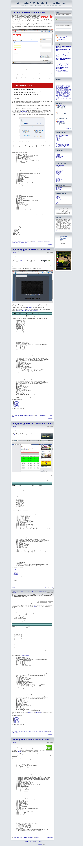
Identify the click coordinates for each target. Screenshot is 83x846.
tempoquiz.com (33, 259)
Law (41, 241)
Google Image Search (59, 153)
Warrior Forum (58, 189)
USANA (64, 98)
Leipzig (58, 89)
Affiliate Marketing (63, 241)
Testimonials (63, 96)
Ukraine (15, 415)
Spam (23, 242)
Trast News (16, 404)
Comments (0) (51, 587)
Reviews (61, 241)
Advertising (57, 82)
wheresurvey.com (26, 310)
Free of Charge (65, 86)
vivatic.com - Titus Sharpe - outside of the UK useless (28, 12)
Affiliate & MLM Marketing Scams (41, 3)
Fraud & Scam (50, 244)
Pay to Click (67, 91)
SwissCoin (60, 96)
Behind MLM (58, 134)
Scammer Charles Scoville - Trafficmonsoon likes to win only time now (62, 71)
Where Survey (16, 721)
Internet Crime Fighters (60, 170)
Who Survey (16, 406)
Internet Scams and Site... (62, 119)
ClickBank (57, 84)
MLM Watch (58, 140)
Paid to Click (64, 91)
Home (13, 9)
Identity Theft (29, 241)
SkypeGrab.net (58, 157)
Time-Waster (43, 415)
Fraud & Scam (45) (61, 37)
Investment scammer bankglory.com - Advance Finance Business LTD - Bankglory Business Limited (63, 64)
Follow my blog (63, 243)
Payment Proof (63, 92)
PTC (61, 94)
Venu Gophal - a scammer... (61, 117)
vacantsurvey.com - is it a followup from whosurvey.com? (29, 591)
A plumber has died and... (61, 123)
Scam (15, 241)
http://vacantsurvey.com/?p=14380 (28, 650)
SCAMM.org (58, 188)
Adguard (33, 241)
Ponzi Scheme (61, 93)
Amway (67, 82)
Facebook (34, 582)
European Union (65, 85)
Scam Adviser (58, 172)
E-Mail (13, 587)
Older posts (40, 841)
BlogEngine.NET (40, 844)
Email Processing (60, 85)
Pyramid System (23, 241)
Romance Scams (59, 171)
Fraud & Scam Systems (61, 105)
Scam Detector (58, 173)
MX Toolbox (58, 155)
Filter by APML (33, 9)
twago (57, 202)
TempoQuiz (20, 260)
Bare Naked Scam (59, 187)
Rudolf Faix (14, 252)
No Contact (62, 90)
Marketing (43, 241)
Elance (57, 195)
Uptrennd (62, 98)
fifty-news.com (30, 307)
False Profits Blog (59, 137)
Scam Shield (58, 174)
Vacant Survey (16, 405)
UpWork (57, 203)
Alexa (36, 241)
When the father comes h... (62, 124)
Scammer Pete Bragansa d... (62, 118)
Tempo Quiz (16, 403)
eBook (30, 582)
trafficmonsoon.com (64, 97)
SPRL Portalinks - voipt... (61, 114)
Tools (56, 97)
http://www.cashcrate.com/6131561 (21, 759)
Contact (21, 9)
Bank (56, 83)
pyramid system (24, 111)
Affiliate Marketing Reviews (63, 239)
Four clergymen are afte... (61, 122)
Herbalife (59, 87)
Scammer (18, 241)
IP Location (58, 154)
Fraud (39, 241)
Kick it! (15, 587)
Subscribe (27, 9)
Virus (68, 98)
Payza (38, 606)
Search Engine (65, 95)
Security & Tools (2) (61, 39)
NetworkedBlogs (62, 236)
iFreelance (58, 197)
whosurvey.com (25, 259)
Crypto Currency (66, 84)
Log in (38, 9)
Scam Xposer (58, 177)
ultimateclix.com (58, 98)
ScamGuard (58, 180)
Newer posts (27, 841)
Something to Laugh (60, 121)
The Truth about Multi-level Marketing (62, 144)
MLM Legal (58, 138)
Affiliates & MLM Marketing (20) (62, 36)
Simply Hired (58, 200)
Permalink (46, 587)
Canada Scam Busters (60, 165)
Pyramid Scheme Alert (60, 143)
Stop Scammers (59, 181)
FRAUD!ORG (58, 167)
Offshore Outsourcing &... (61, 112)
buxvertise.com (62, 83)
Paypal (17, 242)
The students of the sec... (61, 127)
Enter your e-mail (59, 27)
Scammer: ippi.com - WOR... (61, 113)
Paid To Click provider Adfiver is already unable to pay (62, 68)
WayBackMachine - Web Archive (61, 158)
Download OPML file (66, 128)
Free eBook (61, 86)
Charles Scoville (66, 83)
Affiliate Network (62, 82)
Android (70, 82)
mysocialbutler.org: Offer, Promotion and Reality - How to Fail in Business (63, 74)
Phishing (20, 242)
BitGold (58, 83)
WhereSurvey (38, 712)
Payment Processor (58, 92)
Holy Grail (57, 88)
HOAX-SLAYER (58, 169)
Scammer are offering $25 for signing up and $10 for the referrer (63, 52)
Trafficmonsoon (60, 97)
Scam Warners (58, 175)
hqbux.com (60, 88)
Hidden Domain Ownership (24, 415)
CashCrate (19, 751)
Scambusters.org (59, 179)
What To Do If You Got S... (61, 111)
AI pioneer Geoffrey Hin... (61, 106)
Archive (17, 9)
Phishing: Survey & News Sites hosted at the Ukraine (36, 257)
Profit (59, 94)
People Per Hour (59, 199)
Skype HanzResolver (59, 156)
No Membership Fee (66, 90)
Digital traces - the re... (61, 107)
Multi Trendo (16, 402)
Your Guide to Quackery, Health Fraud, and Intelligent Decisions (63, 146)
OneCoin (60, 91)
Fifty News (16, 401)
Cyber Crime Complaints (60, 166)
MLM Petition (58, 139)
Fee (33, 837)
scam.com (58, 178)
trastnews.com (19, 336)
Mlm (65, 241)
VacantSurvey (31, 602)
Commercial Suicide (61, 84)
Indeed (57, 198)
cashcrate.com (24, 762)
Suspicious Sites (50, 837)
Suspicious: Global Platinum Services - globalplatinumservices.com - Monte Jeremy (63, 55)
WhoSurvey (46, 475)
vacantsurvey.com (34, 310)
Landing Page (67, 88)
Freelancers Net (58, 196)
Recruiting (68, 94)
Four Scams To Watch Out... (61, 108)
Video (40, 415)
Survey (26, 242)
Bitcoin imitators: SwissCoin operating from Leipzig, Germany (63, 59)
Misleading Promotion (66, 89)
